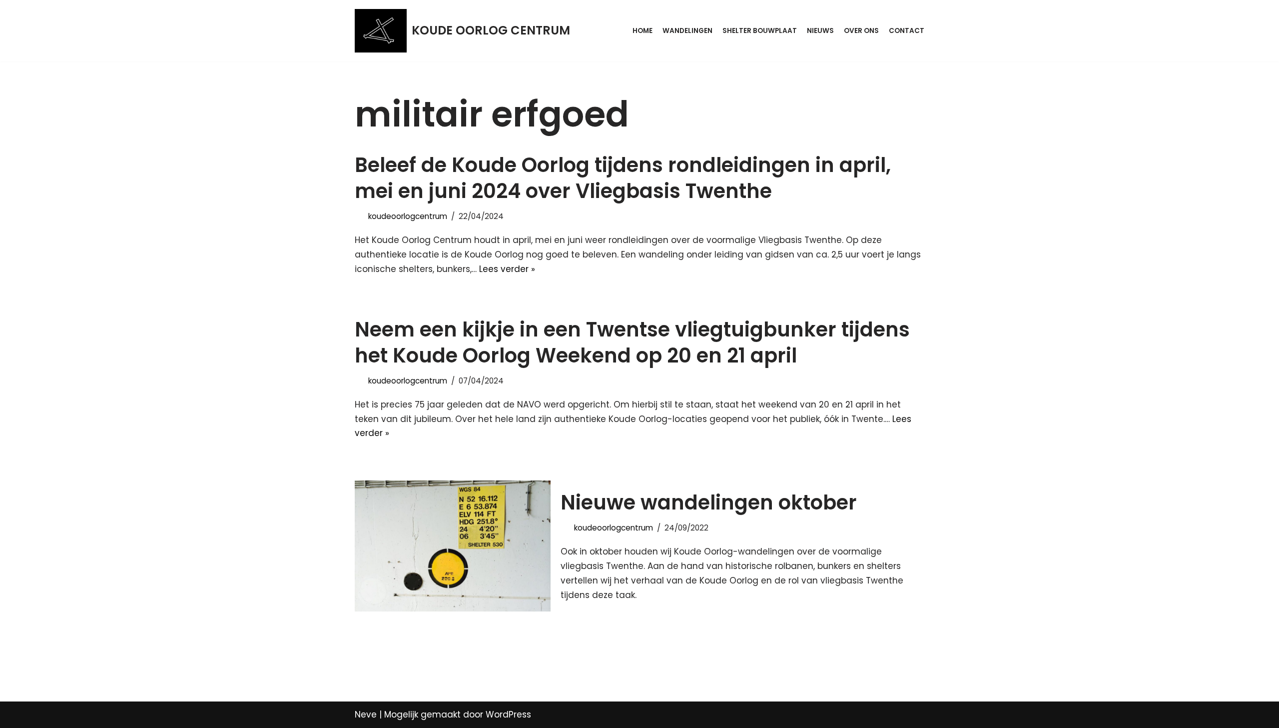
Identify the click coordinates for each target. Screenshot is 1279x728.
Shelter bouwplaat (759, 31)
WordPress (508, 714)
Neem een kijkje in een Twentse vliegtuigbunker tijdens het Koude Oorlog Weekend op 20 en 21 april (632, 343)
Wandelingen (687, 31)
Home (642, 31)
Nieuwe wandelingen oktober (709, 502)
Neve (366, 714)
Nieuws (820, 31)
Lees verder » (507, 269)
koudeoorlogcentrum (407, 216)
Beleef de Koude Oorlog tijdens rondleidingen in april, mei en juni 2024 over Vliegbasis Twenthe (623, 178)
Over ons (861, 31)
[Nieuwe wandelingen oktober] (453, 545)
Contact (906, 31)
